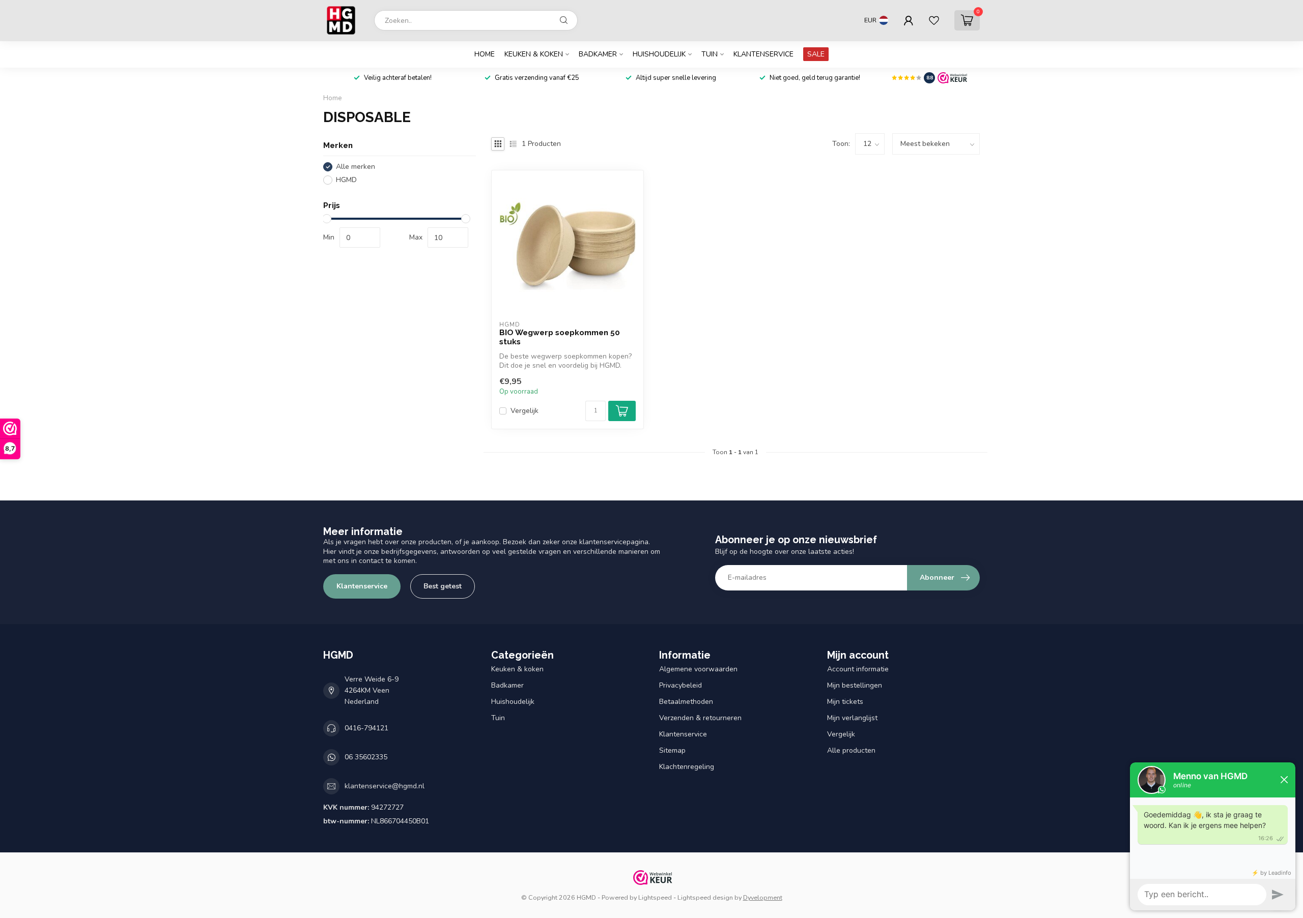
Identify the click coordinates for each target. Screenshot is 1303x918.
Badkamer (598, 54)
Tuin (709, 54)
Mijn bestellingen (854, 685)
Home (484, 54)
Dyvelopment (762, 897)
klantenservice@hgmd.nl (384, 786)
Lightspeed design (705, 897)
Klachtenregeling (686, 767)
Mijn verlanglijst (852, 718)
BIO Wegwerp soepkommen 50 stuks (559, 337)
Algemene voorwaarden (698, 669)
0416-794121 (366, 728)
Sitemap (672, 750)
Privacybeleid (680, 685)
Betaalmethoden (686, 701)
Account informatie (858, 669)
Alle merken (355, 166)
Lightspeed (655, 897)
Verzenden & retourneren (700, 718)
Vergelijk (525, 410)
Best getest (442, 586)
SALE (816, 54)
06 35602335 (366, 757)
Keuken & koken (533, 54)
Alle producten (851, 750)
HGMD (346, 180)
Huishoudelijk (659, 54)
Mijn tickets (845, 701)
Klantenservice (763, 54)
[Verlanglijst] (934, 20)
